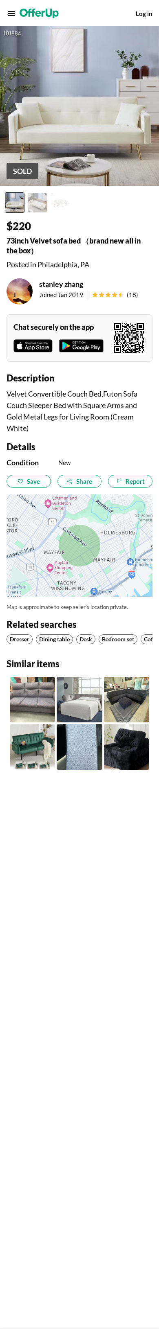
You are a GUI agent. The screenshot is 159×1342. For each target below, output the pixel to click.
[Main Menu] (11, 13)
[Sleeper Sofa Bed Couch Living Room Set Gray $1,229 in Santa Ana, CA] (79, 699)
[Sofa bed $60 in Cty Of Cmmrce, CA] (126, 746)
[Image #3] (60, 202)
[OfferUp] (39, 13)
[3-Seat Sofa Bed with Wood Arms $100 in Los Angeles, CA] (32, 699)
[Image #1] (14, 202)
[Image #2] (37, 202)
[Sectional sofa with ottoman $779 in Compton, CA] (126, 699)
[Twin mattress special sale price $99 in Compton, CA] (79, 746)
